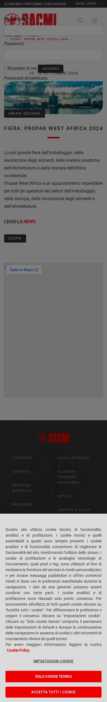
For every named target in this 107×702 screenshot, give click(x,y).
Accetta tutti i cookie (53, 692)
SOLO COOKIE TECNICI (53, 676)
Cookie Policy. (18, 650)
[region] (53, 608)
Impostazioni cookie (53, 661)
